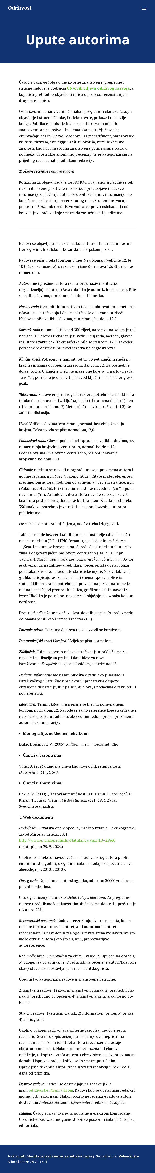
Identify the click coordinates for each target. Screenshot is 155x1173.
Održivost (20, 8)
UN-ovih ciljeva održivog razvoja (98, 88)
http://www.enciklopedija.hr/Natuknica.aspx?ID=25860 (67, 840)
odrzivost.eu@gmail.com (51, 1090)
